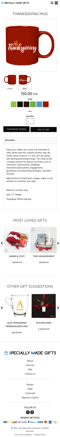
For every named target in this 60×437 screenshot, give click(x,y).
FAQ (30, 369)
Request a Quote (30, 397)
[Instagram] (32, 412)
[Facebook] (28, 412)
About (30, 360)
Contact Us (30, 373)
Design (30, 384)
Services (30, 365)
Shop (30, 388)
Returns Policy (39, 435)
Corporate (30, 393)
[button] (52, 2)
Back (25, 88)
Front (10, 88)
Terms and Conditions (23, 435)
